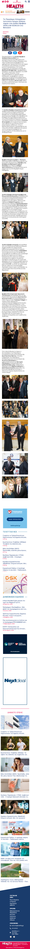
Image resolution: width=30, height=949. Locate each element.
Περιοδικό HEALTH (13, 904)
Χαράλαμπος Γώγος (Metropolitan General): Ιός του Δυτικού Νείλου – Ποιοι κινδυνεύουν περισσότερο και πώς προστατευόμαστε (14, 882)
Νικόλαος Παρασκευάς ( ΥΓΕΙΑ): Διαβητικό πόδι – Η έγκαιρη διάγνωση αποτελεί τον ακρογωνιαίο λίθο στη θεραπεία (14, 558)
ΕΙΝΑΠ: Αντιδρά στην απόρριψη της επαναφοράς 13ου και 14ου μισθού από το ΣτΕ (14, 860)
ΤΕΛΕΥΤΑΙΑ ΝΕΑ (10, 531)
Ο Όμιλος (13, 901)
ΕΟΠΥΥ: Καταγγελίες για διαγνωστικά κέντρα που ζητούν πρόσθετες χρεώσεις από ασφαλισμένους (14, 629)
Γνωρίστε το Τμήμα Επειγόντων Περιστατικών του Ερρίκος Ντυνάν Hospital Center (14, 537)
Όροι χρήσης (9, 947)
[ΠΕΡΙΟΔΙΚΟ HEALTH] (17, 1)
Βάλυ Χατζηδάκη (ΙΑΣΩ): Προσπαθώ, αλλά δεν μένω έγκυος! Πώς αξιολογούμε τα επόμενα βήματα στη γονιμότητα (14, 551)
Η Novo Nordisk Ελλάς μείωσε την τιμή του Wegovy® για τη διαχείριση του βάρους (14, 602)
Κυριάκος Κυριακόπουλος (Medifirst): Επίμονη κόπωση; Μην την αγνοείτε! (14, 563)
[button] (25, 1)
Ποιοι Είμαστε (14, 900)
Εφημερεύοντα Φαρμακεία (14, 911)
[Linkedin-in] (8, 2)
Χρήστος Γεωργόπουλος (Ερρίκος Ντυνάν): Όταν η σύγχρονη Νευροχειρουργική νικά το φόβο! (14, 615)
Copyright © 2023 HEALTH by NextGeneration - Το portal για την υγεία (20, 944)
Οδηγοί (12, 920)
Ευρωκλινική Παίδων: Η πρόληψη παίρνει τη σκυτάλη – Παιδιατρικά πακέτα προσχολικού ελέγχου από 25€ (14, 571)
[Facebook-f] (5, 2)
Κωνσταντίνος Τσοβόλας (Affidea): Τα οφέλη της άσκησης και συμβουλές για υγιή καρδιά (14, 544)
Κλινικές (12, 914)
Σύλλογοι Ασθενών (13, 917)
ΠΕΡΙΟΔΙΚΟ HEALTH (17, 2)
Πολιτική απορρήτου (19, 947)
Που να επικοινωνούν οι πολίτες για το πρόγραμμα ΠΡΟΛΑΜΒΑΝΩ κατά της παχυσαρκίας (15, 622)
